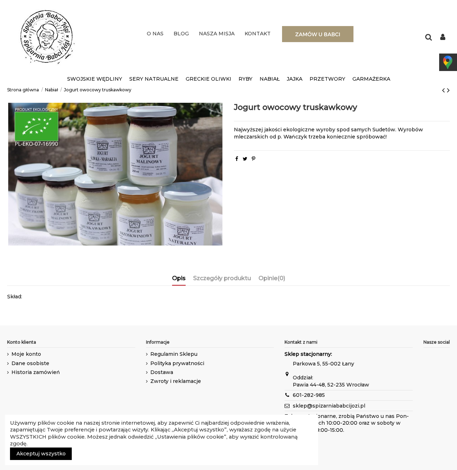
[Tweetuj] (245, 159)
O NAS (155, 33)
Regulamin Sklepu (173, 354)
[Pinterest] (253, 159)
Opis (179, 278)
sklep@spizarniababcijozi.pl (329, 406)
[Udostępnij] (236, 159)
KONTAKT (258, 33)
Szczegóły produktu (222, 278)
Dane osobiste (30, 363)
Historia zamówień (35, 372)
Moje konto (26, 354)
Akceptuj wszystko (41, 453)
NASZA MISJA (217, 33)
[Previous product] (444, 90)
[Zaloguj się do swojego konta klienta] (442, 38)
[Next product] (448, 90)
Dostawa (161, 372)
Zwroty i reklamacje (175, 381)
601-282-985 (309, 395)
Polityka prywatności (177, 363)
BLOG (181, 33)
